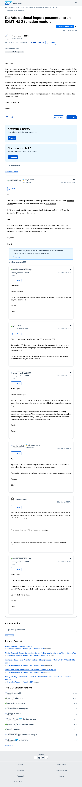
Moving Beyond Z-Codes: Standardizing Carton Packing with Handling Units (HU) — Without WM (40, 653)
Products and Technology (24, 7)
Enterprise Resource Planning (42, 7)
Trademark (20, 776)
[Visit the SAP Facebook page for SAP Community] (35, 758)
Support (61, 776)
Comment (72, 117)
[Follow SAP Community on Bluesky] (39, 758)
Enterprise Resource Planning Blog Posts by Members (27, 655)
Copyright (20, 770)
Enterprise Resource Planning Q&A (20, 682)
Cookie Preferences (20, 782)
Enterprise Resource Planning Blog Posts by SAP (25, 649)
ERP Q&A (55, 7)
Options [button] (75, 26)
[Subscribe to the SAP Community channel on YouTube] (43, 758)
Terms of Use (61, 764)
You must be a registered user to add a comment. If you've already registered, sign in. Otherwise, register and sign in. (38, 252)
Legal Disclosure (61, 770)
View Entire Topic (11, 172)
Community (17, 3)
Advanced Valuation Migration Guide (18, 646)
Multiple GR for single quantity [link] (16, 10)
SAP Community (10, 7)
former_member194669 (20, 36)
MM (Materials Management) (14, 52)
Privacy (20, 764)
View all (8, 745)
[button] (47, 43)
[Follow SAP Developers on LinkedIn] (47, 758)
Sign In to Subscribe (65, 26)
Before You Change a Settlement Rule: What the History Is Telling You (30, 670)
